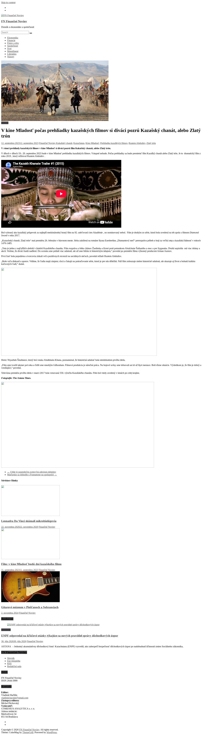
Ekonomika (12, 37)
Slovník (11, 658)
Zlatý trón (151, 143)
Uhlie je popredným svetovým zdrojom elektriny (31, 472)
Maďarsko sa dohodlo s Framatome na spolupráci (32, 474)
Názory (10, 56)
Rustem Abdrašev (137, 143)
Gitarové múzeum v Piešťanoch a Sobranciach (30, 607)
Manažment (12, 51)
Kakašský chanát (64, 143)
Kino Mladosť (92, 143)
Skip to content (8, 2)
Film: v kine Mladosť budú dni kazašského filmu (31, 564)
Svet (9, 48)
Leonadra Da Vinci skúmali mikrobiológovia (28, 521)
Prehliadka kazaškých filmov (113, 143)
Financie (11, 40)
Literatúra (11, 54)
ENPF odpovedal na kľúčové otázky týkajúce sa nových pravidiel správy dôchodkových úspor (59, 635)
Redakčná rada (14, 666)
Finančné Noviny (47, 143)
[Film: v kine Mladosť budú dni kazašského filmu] (30, 558)
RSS (9, 663)
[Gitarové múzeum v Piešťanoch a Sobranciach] (30, 601)
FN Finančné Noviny (14, 21)
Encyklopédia (13, 661)
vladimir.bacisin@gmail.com (14, 697)
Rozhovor (6, 629)
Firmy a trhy (13, 43)
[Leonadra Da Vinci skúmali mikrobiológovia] (30, 515)
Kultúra (4, 123)
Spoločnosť (12, 46)
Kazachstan (78, 143)
